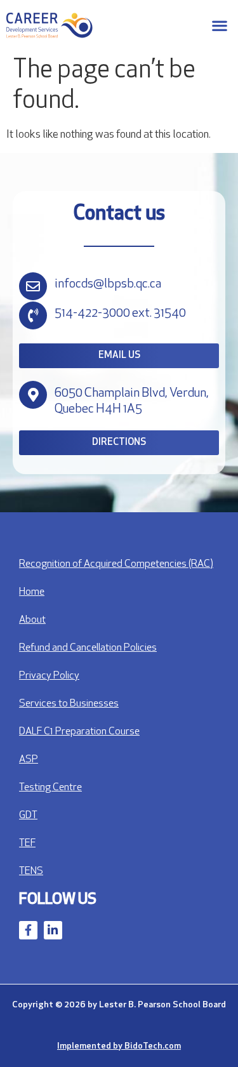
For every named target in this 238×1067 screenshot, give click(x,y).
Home (31, 592)
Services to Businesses (69, 704)
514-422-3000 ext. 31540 (120, 313)
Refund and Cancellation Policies (88, 648)
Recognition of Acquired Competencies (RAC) (116, 564)
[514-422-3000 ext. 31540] (33, 315)
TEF (27, 843)
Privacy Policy (49, 676)
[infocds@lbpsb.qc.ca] (33, 286)
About (32, 620)
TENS (31, 871)
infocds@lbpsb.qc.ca (108, 284)
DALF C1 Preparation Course (79, 732)
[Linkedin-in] (53, 930)
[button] (219, 25)
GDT (28, 816)
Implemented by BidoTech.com (119, 1046)
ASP (28, 760)
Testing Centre (50, 788)
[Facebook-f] (28, 930)
